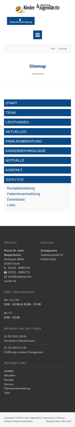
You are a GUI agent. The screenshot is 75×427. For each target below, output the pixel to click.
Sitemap (60, 418)
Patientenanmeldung (20, 22)
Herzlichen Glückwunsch (19, 340)
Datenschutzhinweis (23, 421)
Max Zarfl (66, 421)
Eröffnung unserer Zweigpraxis (23, 352)
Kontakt (7, 421)
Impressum (49, 418)
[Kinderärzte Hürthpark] (38, 8)
